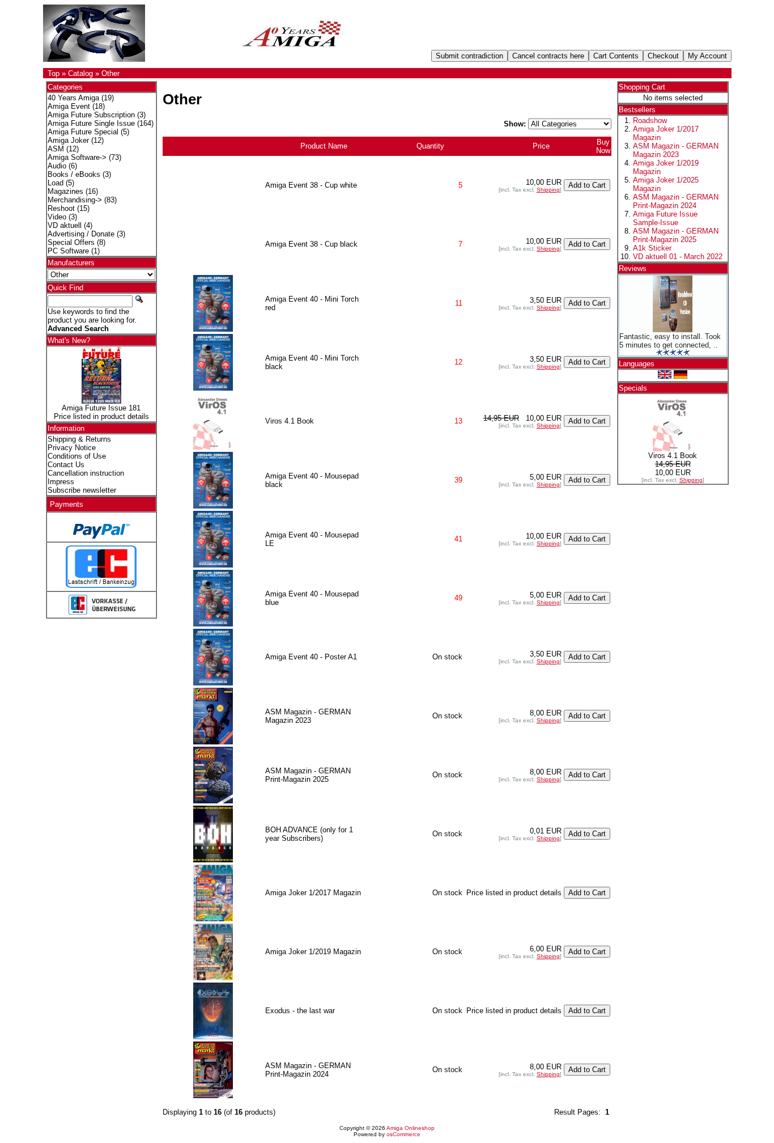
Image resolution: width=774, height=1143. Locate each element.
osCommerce (403, 1134)
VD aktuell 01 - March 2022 (677, 256)
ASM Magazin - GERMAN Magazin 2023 (675, 150)
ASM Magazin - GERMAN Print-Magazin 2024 (675, 201)
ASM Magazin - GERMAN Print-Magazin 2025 (675, 235)
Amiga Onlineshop (410, 1128)
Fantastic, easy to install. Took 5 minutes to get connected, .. (670, 340)
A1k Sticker (652, 248)
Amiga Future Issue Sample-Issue (665, 218)
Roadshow (650, 120)
